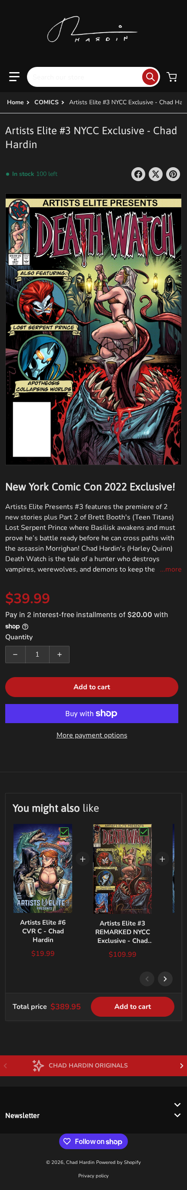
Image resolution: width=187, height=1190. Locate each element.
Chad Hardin (80, 1162)
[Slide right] (165, 979)
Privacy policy (93, 1176)
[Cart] (173, 77)
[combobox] (93, 77)
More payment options (92, 735)
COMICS (46, 102)
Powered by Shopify (118, 1162)
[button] (14, 77)
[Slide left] (147, 979)
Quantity (19, 637)
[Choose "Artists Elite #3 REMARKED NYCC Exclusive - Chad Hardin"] (144, 831)
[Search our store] (150, 77)
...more (171, 569)
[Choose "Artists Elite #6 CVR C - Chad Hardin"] (64, 831)
